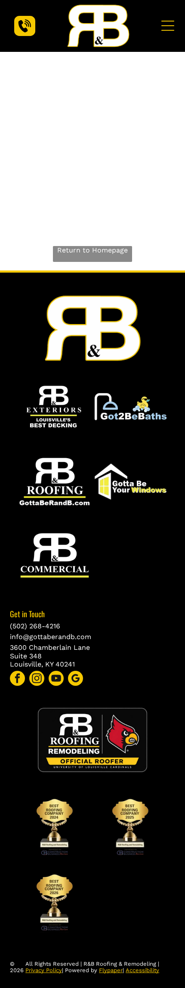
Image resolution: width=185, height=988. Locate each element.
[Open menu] (167, 25)
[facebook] (17, 679)
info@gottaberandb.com (50, 637)
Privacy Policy (43, 970)
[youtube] (56, 679)
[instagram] (36, 679)
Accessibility (142, 970)
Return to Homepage (92, 250)
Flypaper (111, 970)
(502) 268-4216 (35, 626)
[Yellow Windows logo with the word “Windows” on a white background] (130, 481)
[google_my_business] (75, 679)
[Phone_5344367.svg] (25, 31)
